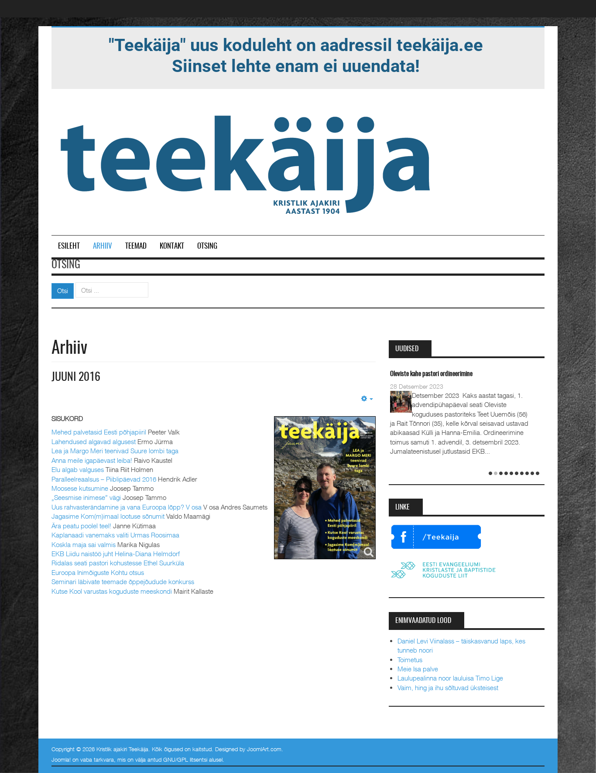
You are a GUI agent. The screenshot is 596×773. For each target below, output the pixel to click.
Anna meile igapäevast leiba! (91, 460)
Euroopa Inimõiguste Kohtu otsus (97, 572)
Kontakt (172, 246)
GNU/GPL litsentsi (185, 759)
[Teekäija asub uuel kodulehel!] (295, 55)
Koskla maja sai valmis (83, 544)
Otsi (62, 290)
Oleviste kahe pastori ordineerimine (431, 374)
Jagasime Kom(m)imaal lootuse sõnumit (107, 516)
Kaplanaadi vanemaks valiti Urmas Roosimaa (115, 535)
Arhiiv (102, 246)
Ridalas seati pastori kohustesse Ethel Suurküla (117, 563)
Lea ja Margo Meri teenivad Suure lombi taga (114, 451)
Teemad (136, 246)
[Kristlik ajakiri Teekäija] (246, 163)
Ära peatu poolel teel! (81, 526)
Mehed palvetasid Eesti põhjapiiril (98, 432)
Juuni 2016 (75, 377)
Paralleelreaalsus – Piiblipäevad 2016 (103, 479)
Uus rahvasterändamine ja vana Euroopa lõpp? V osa (126, 507)
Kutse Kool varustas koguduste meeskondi (111, 591)
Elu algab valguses (77, 469)
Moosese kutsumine (79, 488)
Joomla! (61, 759)
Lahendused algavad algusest (93, 441)
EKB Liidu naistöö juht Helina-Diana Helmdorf (115, 554)
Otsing (207, 246)
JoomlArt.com (264, 749)
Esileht (69, 246)
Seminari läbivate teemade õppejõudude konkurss (122, 581)
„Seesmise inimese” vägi (86, 497)
